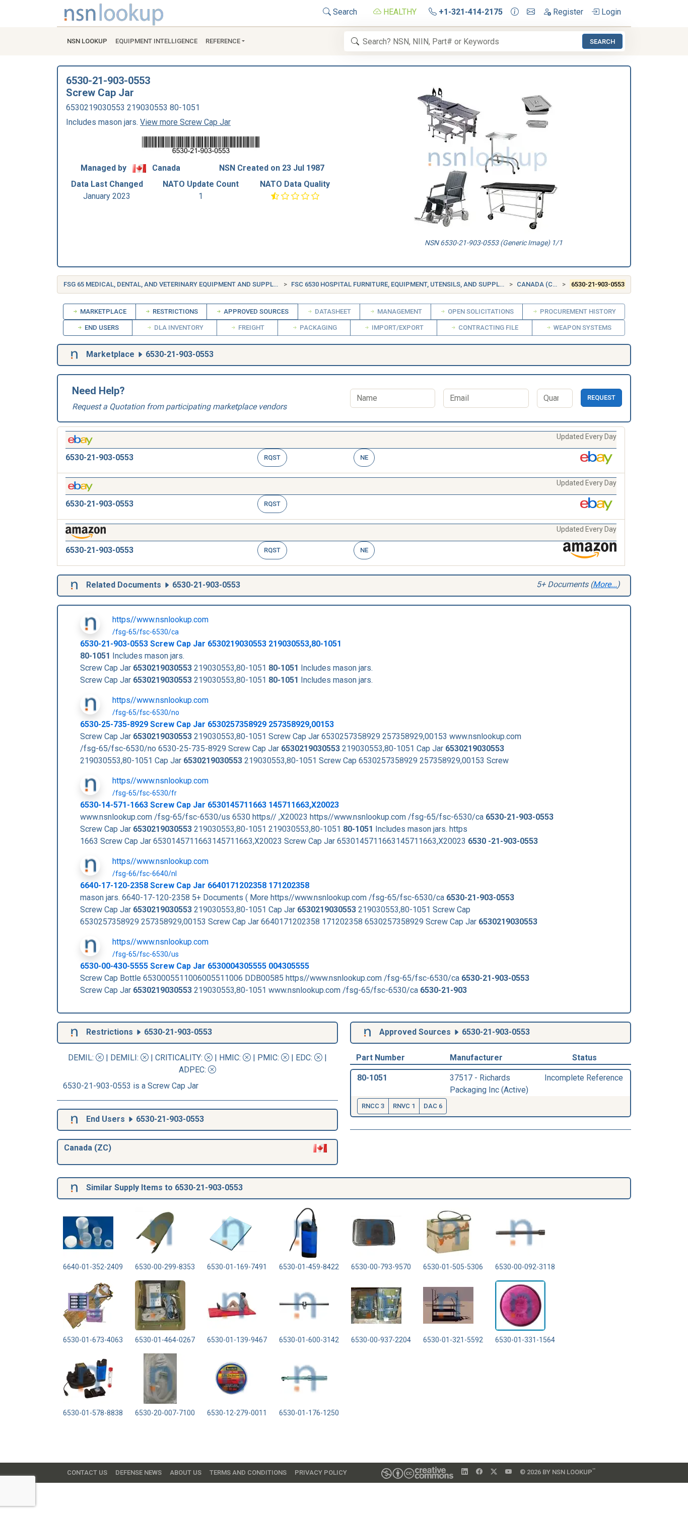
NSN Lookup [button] (87, 41)
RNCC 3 (373, 1106)
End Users (101, 327)
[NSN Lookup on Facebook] (479, 1472)
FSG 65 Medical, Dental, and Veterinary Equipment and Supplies (173, 284)
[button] (341, 449)
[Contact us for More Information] (515, 12)
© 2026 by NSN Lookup (557, 1471)
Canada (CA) (538, 284)
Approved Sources (255, 311)
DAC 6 (433, 1106)
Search (344, 12)
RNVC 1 (404, 1106)
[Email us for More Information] (531, 12)
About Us (185, 1472)
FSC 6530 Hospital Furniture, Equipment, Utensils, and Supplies (400, 284)
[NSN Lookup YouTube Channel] (508, 1472)
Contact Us (87, 1472)
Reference (222, 41)
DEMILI (123, 1057)
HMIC (229, 1057)
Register (567, 12)
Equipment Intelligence (156, 41)
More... (605, 584)
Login (610, 12)
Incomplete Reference (583, 1078)
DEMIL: (82, 1057)
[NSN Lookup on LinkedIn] (464, 1472)
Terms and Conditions (248, 1472)
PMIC (267, 1057)
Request (601, 397)
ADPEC (191, 1069)
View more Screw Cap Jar (185, 122)
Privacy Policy (321, 1472)
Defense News (138, 1472)
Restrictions (174, 311)
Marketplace (102, 311)
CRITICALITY (178, 1057)
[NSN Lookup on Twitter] (494, 1472)
